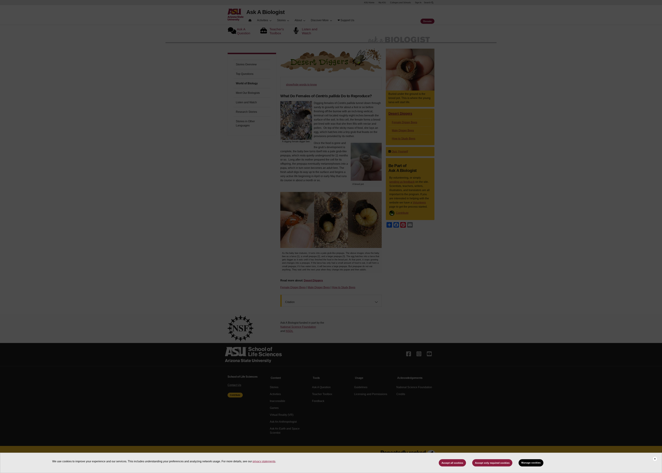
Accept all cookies (452, 462)
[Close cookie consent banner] (655, 458)
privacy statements (264, 461)
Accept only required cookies (492, 462)
